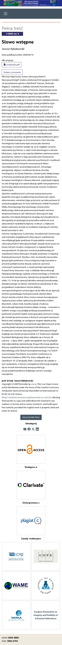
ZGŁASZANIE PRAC (31, 417)
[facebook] (29, 429)
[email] (24, 429)
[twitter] (33, 429)
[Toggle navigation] (6, 13)
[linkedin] (37, 429)
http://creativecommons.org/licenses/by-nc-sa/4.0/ (26, 397)
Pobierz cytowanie (12, 72)
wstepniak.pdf (13, 64)
